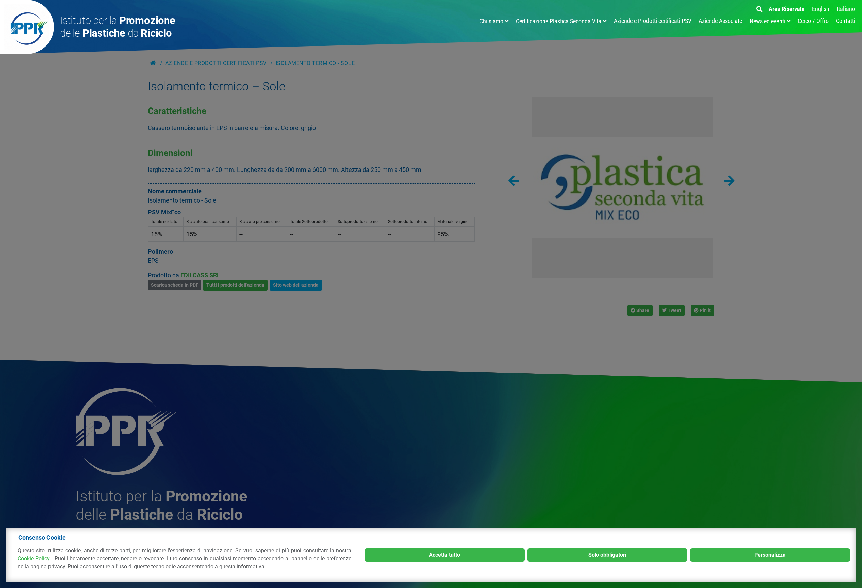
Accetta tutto (444, 555)
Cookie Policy (35, 558)
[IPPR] (27, 27)
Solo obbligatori (607, 555)
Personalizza (770, 555)
